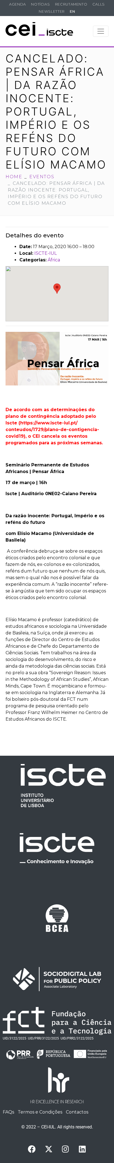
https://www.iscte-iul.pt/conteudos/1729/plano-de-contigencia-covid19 (52, 429)
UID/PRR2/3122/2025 (77, 1038)
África (54, 259)
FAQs (8, 1112)
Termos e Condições (40, 1112)
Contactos (77, 1112)
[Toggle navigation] (100, 31)
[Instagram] (65, 1149)
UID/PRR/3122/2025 (43, 1038)
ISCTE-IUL (45, 253)
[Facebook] (32, 1149)
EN (72, 11)
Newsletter (51, 11)
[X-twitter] (48, 1149)
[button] (57, 288)
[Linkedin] (82, 1149)
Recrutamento (71, 4)
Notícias (40, 4)
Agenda (17, 4)
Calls (98, 4)
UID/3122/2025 (14, 1038)
